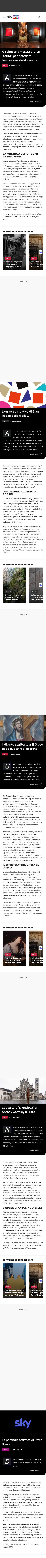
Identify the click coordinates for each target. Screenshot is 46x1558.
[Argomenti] (39, 17)
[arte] (14, 17)
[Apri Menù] (4, 16)
